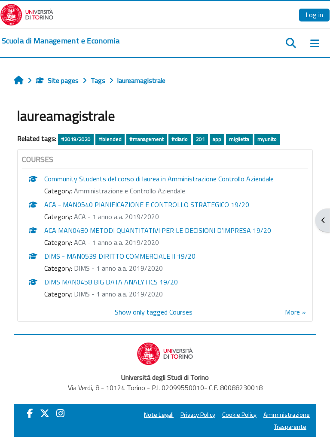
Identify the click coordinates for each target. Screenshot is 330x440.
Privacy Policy (197, 414)
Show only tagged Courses (153, 312)
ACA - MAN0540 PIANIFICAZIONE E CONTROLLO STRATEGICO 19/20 (146, 204)
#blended (110, 139)
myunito (267, 139)
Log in (314, 14)
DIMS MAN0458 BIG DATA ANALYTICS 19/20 (111, 282)
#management (146, 139)
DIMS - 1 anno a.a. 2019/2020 (118, 268)
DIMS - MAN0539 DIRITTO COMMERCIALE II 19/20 (120, 256)
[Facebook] (30, 413)
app (217, 139)
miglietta (239, 139)
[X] (45, 413)
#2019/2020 (76, 139)
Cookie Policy (239, 414)
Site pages (63, 80)
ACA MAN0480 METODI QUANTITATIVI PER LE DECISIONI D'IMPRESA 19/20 (157, 230)
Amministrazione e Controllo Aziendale (129, 191)
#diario (179, 139)
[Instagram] (60, 413)
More (292, 312)
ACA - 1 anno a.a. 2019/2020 (116, 216)
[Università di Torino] (27, 14)
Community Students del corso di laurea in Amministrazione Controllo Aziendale (159, 179)
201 (200, 139)
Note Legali (159, 414)
